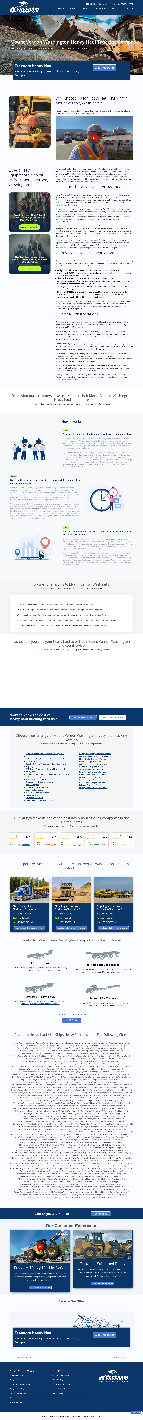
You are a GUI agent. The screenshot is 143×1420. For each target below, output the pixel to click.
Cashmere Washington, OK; (71, 1174)
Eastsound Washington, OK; (73, 1155)
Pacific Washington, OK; (73, 1098)
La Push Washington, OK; (83, 1124)
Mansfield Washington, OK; (71, 1113)
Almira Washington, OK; (51, 1195)
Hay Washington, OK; (102, 1132)
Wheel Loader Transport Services (92, 774)
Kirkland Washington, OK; (30, 1142)
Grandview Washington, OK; (95, 1147)
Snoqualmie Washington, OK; (46, 1066)
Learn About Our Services (29, 227)
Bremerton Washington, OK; (112, 1187)
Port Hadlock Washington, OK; (47, 1085)
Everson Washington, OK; (49, 1160)
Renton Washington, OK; (21, 1092)
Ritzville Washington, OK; (100, 1074)
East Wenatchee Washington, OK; (29, 1155)
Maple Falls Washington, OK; (114, 1113)
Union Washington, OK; (47, 1061)
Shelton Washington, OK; (73, 1064)
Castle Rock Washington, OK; (93, 1174)
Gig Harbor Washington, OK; (93, 1145)
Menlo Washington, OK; (90, 1119)
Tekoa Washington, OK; (61, 1056)
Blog (53, 1398)
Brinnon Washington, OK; (71, 1189)
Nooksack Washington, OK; (69, 1108)
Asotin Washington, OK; (58, 1197)
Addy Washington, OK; (102, 1192)
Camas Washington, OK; (113, 1171)
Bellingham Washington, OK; (30, 1184)
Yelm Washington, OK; (40, 1043)
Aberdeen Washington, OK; (64, 1192)
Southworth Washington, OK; (119, 1066)
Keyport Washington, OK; (92, 1140)
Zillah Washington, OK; (59, 1043)
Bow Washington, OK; (92, 1187)
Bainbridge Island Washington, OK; (101, 1197)
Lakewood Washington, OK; (51, 1126)
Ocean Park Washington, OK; (92, 1111)
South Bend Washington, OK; (96, 1066)
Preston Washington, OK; (61, 1087)
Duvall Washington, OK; (121, 1153)
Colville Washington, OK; (39, 1163)
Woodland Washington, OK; (52, 1053)
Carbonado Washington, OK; (27, 1174)
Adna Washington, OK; (120, 1192)
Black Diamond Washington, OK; (32, 1187)
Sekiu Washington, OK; (55, 1082)
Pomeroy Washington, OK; (112, 1082)
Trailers (116, 9)
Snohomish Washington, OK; (23, 1066)
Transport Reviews (68, 836)
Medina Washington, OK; (71, 1119)
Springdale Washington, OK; (113, 1069)
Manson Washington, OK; (93, 1113)
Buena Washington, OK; (23, 1192)
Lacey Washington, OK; (103, 1124)
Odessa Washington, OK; (61, 1092)
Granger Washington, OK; (116, 1147)
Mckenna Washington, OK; (115, 1116)
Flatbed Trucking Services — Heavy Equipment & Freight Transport (46, 760)
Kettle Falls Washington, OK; (71, 1140)
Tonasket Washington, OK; (120, 1056)
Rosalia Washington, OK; (85, 1077)
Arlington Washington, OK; (38, 1197)
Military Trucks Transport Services (93, 788)
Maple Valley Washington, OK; (29, 1116)
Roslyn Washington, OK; (105, 1077)
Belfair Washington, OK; (93, 1181)
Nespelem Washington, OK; (89, 1106)
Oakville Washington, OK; (70, 1111)
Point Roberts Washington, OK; (110, 1100)
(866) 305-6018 (126, 4)
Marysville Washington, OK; (52, 1116)
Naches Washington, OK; (27, 1106)
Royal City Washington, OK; (31, 1079)
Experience (101, 9)
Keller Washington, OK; (81, 1137)
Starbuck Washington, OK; (50, 1072)
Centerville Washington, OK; (31, 1176)
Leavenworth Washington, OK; (115, 1126)
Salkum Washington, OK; (52, 1079)
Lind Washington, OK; (49, 1129)
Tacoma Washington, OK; (21, 1056)
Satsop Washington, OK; (71, 1079)
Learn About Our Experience (29, 269)
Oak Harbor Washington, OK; (26, 1111)
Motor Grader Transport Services (93, 759)
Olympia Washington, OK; (122, 1092)
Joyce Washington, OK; (22, 1137)
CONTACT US (101, 1214)
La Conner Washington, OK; (62, 1124)
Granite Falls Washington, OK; (26, 1150)
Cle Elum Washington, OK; (93, 1179)
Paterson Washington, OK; (69, 1100)
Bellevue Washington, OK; (113, 1181)
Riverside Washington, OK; (120, 1074)
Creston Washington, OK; (116, 1166)
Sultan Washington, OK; (21, 1074)
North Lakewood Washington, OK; (117, 1108)
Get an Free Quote (83, 717)
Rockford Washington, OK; (43, 1077)
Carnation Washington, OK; (49, 1174)
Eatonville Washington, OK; (95, 1155)
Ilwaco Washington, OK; (62, 1134)
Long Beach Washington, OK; (69, 1129)
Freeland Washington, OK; (113, 1142)
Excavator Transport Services (91, 777)
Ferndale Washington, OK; (74, 1142)
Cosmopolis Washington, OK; (121, 1163)
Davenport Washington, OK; (31, 1171)
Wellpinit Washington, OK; (49, 1048)
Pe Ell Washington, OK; (88, 1100)
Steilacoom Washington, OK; (72, 1072)
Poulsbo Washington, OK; (21, 1087)
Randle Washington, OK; (80, 1090)
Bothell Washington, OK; (73, 1187)
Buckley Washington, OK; (116, 1189)
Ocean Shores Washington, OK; (116, 1111)
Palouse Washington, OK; (114, 1098)
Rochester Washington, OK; (22, 1077)
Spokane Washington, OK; (71, 1069)
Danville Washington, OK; (100, 1168)
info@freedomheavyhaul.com (103, 4)
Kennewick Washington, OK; (31, 1140)
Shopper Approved (120, 836)
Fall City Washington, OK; (89, 1160)
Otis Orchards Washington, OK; (51, 1098)
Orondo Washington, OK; (81, 1095)
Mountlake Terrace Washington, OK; (75, 1103)
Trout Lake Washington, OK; (113, 1058)
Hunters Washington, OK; (42, 1134)
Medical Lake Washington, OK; (49, 1119)
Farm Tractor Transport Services (92, 772)
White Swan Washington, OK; (115, 1048)
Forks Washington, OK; (93, 1142)
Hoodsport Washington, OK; (122, 1132)
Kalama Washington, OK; (62, 1137)
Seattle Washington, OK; (112, 1079)
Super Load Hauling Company (38, 792)
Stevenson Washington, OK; (114, 1072)
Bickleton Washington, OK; (94, 1184)
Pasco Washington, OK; (49, 1100)
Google (38, 836)
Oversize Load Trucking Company (39, 782)
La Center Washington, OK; (40, 1124)
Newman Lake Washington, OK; (113, 1106)
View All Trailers (71, 1020)
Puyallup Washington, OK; (122, 1087)
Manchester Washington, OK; (49, 1113)
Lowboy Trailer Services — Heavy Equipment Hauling (47, 774)
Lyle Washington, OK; (43, 1132)
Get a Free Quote (104, 67)
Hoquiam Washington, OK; (21, 1134)
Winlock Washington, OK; (70, 1051)
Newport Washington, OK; (22, 1108)
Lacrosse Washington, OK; (122, 1124)
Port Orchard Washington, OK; (94, 1085)
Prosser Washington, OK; (81, 1087)
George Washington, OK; (72, 1145)
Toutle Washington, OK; (71, 1058)
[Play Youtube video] (94, 138)
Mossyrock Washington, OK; (24, 1103)
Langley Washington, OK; (92, 1126)
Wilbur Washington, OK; (29, 1051)
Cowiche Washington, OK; (96, 1166)
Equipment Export (16, 1380)
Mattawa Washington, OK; (73, 1116)
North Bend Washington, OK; (92, 1108)
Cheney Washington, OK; (113, 1176)
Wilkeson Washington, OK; (49, 1051)
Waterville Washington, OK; (27, 1048)
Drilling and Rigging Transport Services (95, 754)
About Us (73, 9)
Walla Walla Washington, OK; (28, 1045)
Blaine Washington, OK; (54, 1187)
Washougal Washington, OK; (92, 1045)
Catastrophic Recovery (35, 790)
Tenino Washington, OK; (80, 1056)
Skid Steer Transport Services (91, 769)
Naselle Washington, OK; (68, 1106)
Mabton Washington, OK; (27, 1113)
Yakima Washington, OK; (22, 1043)
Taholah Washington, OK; (42, 1056)
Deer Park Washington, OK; (43, 1153)
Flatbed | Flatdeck (58, 1371)
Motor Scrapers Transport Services (93, 756)
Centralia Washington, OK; (53, 1176)
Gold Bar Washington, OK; (115, 1145)
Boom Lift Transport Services (91, 767)
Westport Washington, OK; (92, 1048)
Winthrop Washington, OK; (91, 1051)
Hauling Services (16, 1402)
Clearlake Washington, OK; (114, 1179)
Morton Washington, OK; (91, 1121)
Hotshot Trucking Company (37, 777)
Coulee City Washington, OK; (28, 1166)
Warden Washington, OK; (70, 1045)
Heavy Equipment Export (36, 795)
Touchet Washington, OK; (51, 1058)
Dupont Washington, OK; (102, 1153)
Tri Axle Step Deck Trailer (103, 964)
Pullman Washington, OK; (102, 1087)
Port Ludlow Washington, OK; (70, 1085)
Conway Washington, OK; (100, 1163)
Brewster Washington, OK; (27, 1189)
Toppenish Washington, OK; (30, 1058)
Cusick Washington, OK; (39, 1168)
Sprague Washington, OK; (92, 1069)
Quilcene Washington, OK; (21, 1090)
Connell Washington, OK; (80, 1163)
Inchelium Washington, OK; (82, 1134)
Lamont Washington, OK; (72, 1126)
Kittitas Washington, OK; (20, 1124)
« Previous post (25, 1357)
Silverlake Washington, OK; (115, 1064)
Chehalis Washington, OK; (74, 1176)
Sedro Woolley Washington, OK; (33, 1082)
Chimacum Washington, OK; (50, 1179)
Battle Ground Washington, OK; (71, 1181)
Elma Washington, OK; (42, 1158)
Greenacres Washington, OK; (50, 1150)
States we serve (16, 1398)
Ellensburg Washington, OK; (22, 1158)
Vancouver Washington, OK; (28, 1064)
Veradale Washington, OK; (98, 1043)
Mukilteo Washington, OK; (120, 1103)
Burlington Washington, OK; (73, 1171)
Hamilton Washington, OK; (94, 1150)
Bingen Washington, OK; (114, 1184)
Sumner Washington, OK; (92, 1053)
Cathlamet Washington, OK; (116, 1174)
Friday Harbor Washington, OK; (30, 1145)
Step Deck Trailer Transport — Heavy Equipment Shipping (46, 765)
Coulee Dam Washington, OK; (51, 1166)
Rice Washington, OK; (39, 1074)
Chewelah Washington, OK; (28, 1179)
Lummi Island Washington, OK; (22, 1132)
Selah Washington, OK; (73, 1082)
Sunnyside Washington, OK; (113, 1053)
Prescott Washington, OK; (41, 1087)
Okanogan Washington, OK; (82, 1092)
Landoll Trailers (57, 1393)
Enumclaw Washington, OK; (101, 1158)
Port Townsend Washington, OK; (119, 1085)
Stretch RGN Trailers (103, 998)
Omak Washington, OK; (22, 1095)
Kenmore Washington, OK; (119, 1137)
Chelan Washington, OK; (93, 1176)
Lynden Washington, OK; (61, 1132)
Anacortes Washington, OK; (95, 1195)
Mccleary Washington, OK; (94, 1116)
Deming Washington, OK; (64, 1153)
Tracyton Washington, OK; (91, 1058)
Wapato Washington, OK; (50, 1045)
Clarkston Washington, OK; (72, 1179)
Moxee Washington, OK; (99, 1103)
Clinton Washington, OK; (29, 1181)
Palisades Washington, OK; (93, 1098)
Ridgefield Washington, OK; (79, 1074)
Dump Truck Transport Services (92, 782)
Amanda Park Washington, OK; (73, 1195)
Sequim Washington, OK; (91, 1082)
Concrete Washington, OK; (59, 1163)
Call (112, 717)
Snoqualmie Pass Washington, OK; (71, 1066)
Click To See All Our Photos (103, 1283)
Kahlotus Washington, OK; (42, 1137)
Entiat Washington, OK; (81, 1158)
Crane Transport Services (89, 780)
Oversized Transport (34, 798)
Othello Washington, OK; (29, 1098)
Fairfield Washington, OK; (69, 1160)
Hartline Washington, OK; (22, 1153)
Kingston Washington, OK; (112, 1140)
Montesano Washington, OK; (69, 1121)
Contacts (129, 9)
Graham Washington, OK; (49, 1147)
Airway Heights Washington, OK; (28, 1195)
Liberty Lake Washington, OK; (28, 1129)
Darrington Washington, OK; (121, 1168)
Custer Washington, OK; (58, 1168)
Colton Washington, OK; (19, 1163)
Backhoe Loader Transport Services (93, 764)
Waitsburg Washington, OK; (120, 1043)
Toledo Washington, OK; (100, 1056)
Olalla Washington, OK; (102, 1092)
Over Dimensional (16, 1375)
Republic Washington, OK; (41, 1092)
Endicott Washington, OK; (61, 1158)
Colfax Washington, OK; (49, 1181)
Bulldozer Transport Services (91, 785)
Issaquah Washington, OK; (121, 1134)
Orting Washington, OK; (121, 1095)
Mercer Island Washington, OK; (112, 1119)
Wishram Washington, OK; (112, 1051)
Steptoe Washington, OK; (93, 1072)
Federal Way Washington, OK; (51, 1142)
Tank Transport (32, 785)
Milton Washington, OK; (28, 1121)
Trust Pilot (91, 836)
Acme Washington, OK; (84, 1192)
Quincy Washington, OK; (41, 1090)
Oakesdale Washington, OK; (49, 1111)
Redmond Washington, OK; (121, 1090)
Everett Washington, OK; (29, 1160)
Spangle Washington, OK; (51, 1069)
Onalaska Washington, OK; (41, 1095)
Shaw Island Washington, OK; (51, 1064)
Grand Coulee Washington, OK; (72, 1147)
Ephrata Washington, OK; (122, 1158)
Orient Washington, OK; (62, 1095)
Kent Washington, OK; (50, 1140)
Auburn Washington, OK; (78, 1197)
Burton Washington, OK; (94, 1171)
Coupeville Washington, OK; (74, 1166)
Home (61, 9)
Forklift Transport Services (90, 761)
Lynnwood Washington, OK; (82, 1132)
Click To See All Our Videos (40, 1288)
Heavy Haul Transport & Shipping (39, 800)
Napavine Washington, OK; (48, 1106)
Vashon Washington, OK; (78, 1043)
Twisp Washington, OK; (29, 1061)
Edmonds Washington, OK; (116, 1155)
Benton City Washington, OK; (72, 1184)
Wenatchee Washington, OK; (70, 1048)
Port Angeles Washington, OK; (22, 1085)
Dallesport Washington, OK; (79, 1168)
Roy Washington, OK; (123, 1077)
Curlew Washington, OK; (19, 1168)
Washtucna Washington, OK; (114, 1045)
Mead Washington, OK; (28, 1119)
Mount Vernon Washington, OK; (48, 1103)
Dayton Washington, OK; (52, 1171)
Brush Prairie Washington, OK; (94, 1189)
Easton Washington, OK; (52, 1155)
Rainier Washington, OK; (60, 1090)
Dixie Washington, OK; (83, 1153)
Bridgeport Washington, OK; (50, 1189)
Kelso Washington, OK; (99, 1137)
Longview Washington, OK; (91, 1129)
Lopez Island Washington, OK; (114, 1129)
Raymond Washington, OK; (100, 1090)
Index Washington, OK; (102, 1134)
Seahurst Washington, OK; (92, 1079)
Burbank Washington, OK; (43, 1192)
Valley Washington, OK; (92, 1061)
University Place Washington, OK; (70, 1061)
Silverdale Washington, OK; (93, 1064)
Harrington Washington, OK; (117, 1150)
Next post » (120, 1357)
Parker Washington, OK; (30, 1100)
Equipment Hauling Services (37, 787)
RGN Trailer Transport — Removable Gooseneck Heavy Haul (45, 770)
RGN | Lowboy (40, 963)
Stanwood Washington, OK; (28, 1072)
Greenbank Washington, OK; (73, 1150)
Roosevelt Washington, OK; (65, 1077)
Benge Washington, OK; (51, 1184)
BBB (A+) (13, 836)
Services (87, 9)
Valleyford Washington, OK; (112, 1061)
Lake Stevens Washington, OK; (28, 1126)
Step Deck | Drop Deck (40, 996)
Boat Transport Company (36, 779)
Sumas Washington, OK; (73, 1053)
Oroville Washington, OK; (101, 1095)
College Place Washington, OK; (111, 1160)
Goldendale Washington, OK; (28, 1147)
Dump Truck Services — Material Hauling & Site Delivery (45, 755)
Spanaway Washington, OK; (29, 1069)
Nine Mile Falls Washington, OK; (45, 1108)
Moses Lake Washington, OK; (112, 1121)
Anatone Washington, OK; (117, 1195)
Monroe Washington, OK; (48, 1121)
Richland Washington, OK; (58, 1074)
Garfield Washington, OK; (52, 1145)
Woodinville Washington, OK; (30, 1053)
